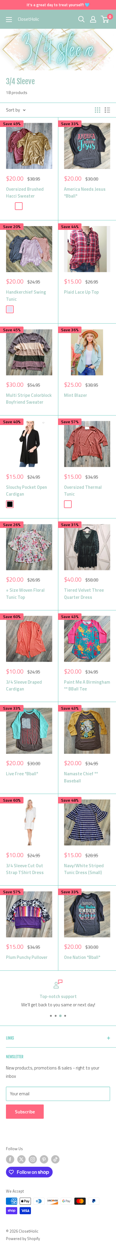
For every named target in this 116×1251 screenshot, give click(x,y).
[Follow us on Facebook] (10, 1159)
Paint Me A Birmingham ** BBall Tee (87, 685)
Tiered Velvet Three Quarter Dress (84, 593)
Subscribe (25, 1111)
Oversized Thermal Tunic (83, 490)
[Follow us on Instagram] (33, 1159)
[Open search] (81, 19)
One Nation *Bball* (82, 957)
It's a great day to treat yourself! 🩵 (58, 5)
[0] (105, 19)
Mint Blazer (75, 395)
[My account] (93, 19)
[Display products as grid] (97, 110)
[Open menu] (9, 19)
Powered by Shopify (23, 1239)
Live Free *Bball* (22, 773)
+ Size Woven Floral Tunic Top (25, 593)
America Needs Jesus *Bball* (85, 192)
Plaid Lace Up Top (81, 292)
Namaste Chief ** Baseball (81, 777)
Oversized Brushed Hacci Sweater (25, 192)
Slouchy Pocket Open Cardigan (26, 490)
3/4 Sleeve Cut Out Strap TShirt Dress (25, 869)
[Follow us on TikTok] (55, 1159)
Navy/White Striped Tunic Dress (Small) (84, 869)
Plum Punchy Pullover (27, 957)
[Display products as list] (107, 110)
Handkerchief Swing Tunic (26, 295)
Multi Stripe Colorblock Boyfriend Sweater (29, 398)
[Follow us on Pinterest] (44, 1159)
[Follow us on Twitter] (21, 1159)
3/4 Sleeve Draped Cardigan (24, 685)
